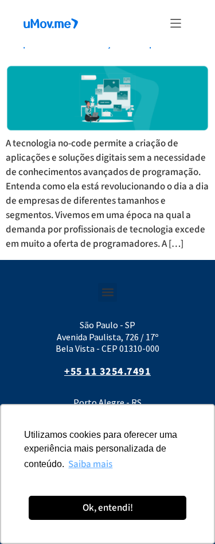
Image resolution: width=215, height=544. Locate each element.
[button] (175, 23)
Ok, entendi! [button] (108, 508)
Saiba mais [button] (90, 464)
